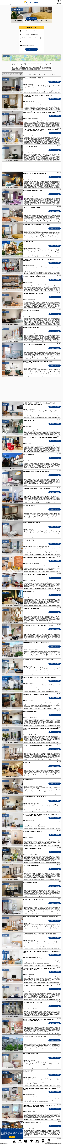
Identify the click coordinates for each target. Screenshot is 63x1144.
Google (21, 1128)
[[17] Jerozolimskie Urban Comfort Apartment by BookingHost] (12, 369)
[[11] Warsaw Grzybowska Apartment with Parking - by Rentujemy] (12, 266)
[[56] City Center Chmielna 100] (12, 1061)
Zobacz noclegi (54, 81)
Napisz (61, 1143)
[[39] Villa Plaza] (12, 769)
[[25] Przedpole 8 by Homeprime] (12, 530)
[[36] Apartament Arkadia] (12, 718)
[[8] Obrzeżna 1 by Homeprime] (12, 214)
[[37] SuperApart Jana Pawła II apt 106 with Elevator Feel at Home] (12, 735)
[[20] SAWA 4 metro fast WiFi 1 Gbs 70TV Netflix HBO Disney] (12, 444)
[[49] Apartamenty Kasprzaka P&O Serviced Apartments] (12, 941)
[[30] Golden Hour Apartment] (12, 615)
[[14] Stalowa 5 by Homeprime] (12, 317)
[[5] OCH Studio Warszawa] (12, 153)
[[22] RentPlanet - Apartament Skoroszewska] (12, 478)
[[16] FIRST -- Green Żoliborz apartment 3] (12, 351)
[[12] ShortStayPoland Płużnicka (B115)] (12, 283)
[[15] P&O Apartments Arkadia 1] (12, 334)
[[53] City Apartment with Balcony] (12, 1009)
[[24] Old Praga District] (12, 512)
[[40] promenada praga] (12, 787)
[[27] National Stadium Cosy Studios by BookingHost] (12, 564)
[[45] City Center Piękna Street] (12, 872)
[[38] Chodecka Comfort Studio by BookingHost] (12, 752)
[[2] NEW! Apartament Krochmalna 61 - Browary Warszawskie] (12, 102)
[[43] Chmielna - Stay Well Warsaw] (12, 838)
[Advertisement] (31, 389)
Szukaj (31, 49)
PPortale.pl (6, 1143)
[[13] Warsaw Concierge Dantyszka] (12, 300)
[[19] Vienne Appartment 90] (12, 427)
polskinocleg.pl (31, 2)
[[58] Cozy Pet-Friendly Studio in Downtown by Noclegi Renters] (12, 1095)
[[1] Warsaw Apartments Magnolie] (12, 85)
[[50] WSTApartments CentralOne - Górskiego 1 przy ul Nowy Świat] (12, 958)
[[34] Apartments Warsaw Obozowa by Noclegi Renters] (12, 684)
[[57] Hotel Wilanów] (12, 1078)
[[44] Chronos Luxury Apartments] (12, 855)
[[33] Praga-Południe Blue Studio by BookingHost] (12, 667)
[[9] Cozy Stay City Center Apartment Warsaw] (12, 231)
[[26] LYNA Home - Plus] (12, 547)
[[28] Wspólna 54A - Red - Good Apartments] (12, 581)
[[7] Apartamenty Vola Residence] (12, 197)
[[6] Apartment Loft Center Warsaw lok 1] (12, 180)
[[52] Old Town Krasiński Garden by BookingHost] (12, 992)
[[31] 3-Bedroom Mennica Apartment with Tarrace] (12, 632)
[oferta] (6, 91)
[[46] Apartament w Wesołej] (12, 889)
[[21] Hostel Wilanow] (12, 461)
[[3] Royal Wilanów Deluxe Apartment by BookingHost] (12, 119)
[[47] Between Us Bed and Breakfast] (12, 906)
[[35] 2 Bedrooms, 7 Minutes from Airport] (12, 701)
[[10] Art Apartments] (12, 249)
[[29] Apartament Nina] (12, 598)
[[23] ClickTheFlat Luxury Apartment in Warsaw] (12, 495)
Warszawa (4, 79)
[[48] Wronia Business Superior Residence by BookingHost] (12, 924)
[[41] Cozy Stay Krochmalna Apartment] (12, 804)
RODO (8, 1134)
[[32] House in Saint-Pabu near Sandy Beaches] (12, 649)
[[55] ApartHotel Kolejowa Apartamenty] (12, 1043)
